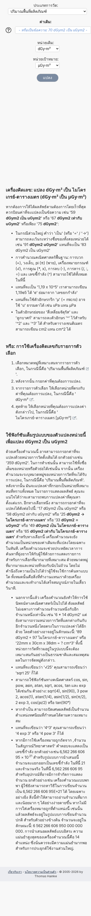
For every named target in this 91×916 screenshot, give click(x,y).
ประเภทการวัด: (45, 5)
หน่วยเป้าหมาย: (45, 59)
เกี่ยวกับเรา (15, 872)
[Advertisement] (45, 134)
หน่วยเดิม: (45, 42)
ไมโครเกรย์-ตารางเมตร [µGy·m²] (43, 418)
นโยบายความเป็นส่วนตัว (40, 872)
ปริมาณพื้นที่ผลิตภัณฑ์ (66, 368)
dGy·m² (22, 399)
